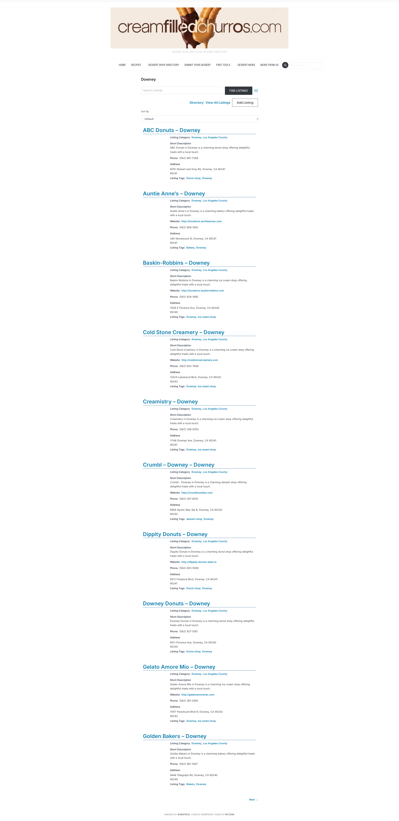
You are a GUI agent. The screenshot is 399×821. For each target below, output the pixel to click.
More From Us (269, 64)
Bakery (190, 247)
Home (122, 64)
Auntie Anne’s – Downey (174, 193)
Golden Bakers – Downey (175, 736)
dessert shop (194, 519)
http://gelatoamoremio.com (197, 694)
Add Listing (245, 102)
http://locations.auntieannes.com (201, 221)
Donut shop (193, 178)
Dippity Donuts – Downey (175, 534)
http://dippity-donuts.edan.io (198, 561)
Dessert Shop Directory (163, 64)
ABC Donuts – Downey (171, 130)
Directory (197, 102)
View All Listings (218, 102)
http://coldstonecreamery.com (199, 360)
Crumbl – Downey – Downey (178, 464)
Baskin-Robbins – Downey (176, 263)
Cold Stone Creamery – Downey (183, 332)
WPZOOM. (230, 814)
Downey (196, 137)
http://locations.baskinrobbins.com (202, 290)
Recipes (136, 64)
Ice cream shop (207, 316)
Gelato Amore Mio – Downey (179, 667)
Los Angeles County (215, 137)
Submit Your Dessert (197, 64)
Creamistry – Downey (170, 401)
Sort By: (145, 111)
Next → (253, 799)
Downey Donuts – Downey (176, 603)
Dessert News (246, 64)
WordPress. (184, 814)
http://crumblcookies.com (197, 492)
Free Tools (223, 64)
